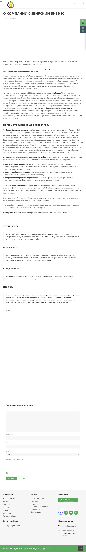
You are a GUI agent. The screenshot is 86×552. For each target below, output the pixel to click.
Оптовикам (7, 513)
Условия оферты (37, 509)
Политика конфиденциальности (39, 505)
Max (60, 513)
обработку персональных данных (29, 473)
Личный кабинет (9, 516)
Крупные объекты (10, 498)
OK (81, 549)
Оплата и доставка (38, 498)
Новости (6, 504)
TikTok (76, 513)
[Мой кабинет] (78, 3)
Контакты (34, 501)
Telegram (71, 513)
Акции (5, 501)
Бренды (6, 507)
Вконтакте (66, 513)
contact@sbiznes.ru (69, 526)
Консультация (36, 512)
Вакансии (7, 510)
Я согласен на (24, 473)
